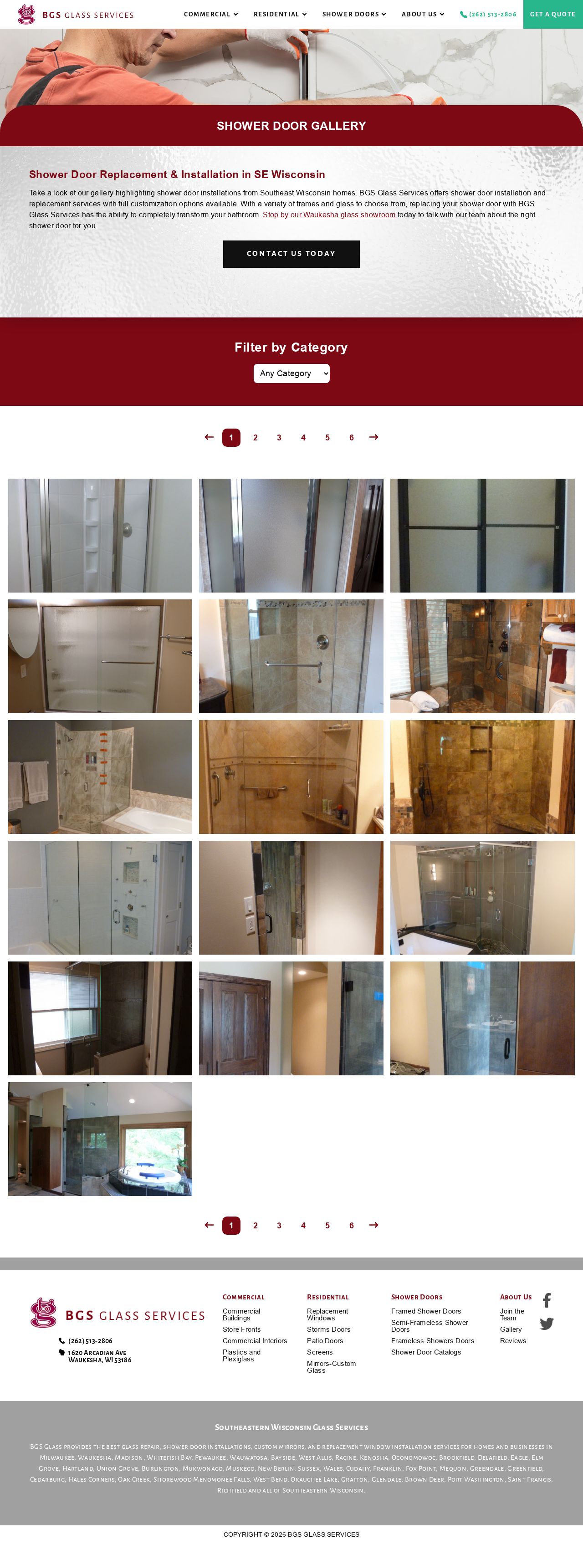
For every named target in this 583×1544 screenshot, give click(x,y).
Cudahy (358, 1468)
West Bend (270, 1479)
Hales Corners (91, 1479)
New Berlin (276, 1468)
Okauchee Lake (314, 1479)
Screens (320, 1352)
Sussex (309, 1468)
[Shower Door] (482, 536)
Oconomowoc (413, 1457)
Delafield (492, 1457)
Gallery (511, 1329)
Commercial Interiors (255, 1340)
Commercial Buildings (242, 1314)
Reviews (513, 1340)
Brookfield (456, 1457)
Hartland (77, 1468)
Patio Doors (325, 1340)
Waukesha (95, 1457)
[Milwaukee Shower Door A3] (100, 1139)
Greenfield (524, 1468)
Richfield (232, 1490)
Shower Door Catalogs (426, 1352)
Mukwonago (203, 1468)
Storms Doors (329, 1329)
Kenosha (374, 1457)
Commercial (207, 14)
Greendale (487, 1468)
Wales (333, 1468)
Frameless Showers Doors (433, 1340)
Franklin (387, 1468)
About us (419, 14)
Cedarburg (47, 1479)
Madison (129, 1457)
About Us (516, 1297)
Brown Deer (424, 1479)
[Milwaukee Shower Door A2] (482, 1018)
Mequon (453, 1468)
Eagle (519, 1457)
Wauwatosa (248, 1457)
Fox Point (421, 1468)
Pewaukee (210, 1457)
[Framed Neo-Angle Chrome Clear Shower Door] (100, 536)
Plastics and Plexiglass (242, 1355)
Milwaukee (57, 1457)
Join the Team (512, 1314)
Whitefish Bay (169, 1457)
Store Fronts (242, 1329)
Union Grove (117, 1468)
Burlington (160, 1468)
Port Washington (476, 1479)
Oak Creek (134, 1479)
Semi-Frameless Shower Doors (429, 1326)
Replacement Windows (327, 1314)
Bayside (283, 1457)
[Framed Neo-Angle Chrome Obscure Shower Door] (291, 536)
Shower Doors (350, 14)
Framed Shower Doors (426, 1311)
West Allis (315, 1457)
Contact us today (291, 254)
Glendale (387, 1479)
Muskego (240, 1468)
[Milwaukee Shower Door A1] (291, 1018)
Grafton (354, 1479)
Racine (346, 1457)
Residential (277, 14)
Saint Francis (529, 1479)
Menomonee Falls (221, 1479)
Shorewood (172, 1479)
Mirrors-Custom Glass (331, 1367)
